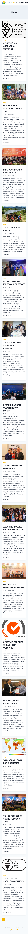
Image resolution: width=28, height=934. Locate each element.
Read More (7, 78)
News (4, 40)
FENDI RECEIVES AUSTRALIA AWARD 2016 (12, 108)
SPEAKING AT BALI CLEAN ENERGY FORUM (12, 408)
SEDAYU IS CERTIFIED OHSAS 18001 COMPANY (13, 645)
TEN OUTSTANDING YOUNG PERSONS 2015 (12, 819)
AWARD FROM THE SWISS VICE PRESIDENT (12, 345)
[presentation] (14, 29)
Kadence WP (14, 930)
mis (5, 52)
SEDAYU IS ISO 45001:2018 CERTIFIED (10, 46)
